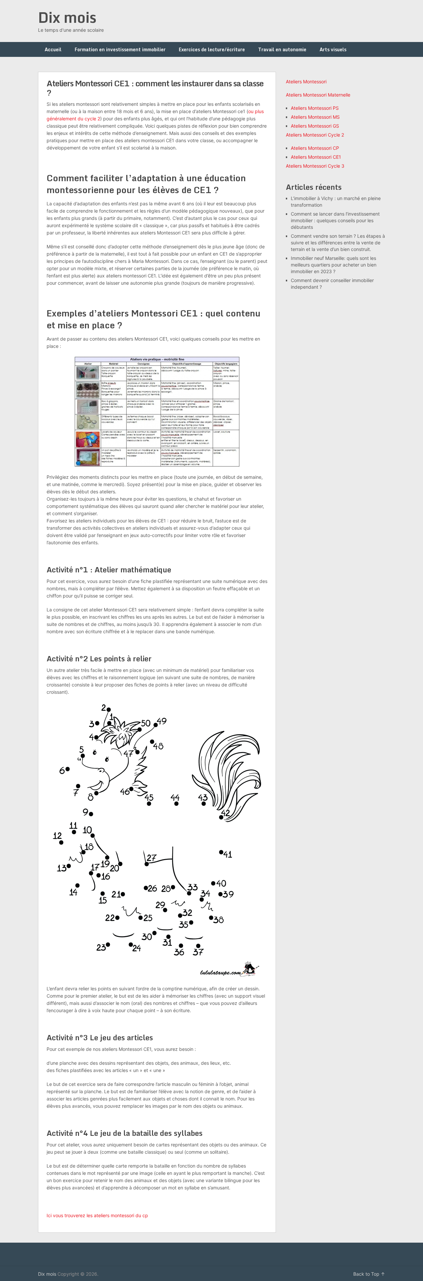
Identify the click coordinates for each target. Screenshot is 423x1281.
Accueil (53, 49)
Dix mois (67, 17)
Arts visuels (333, 49)
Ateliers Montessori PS (315, 108)
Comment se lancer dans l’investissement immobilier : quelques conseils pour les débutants (335, 220)
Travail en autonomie (282, 49)
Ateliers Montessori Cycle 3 (315, 166)
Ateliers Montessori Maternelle (318, 95)
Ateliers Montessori (306, 81)
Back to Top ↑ (369, 1274)
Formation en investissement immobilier (120, 49)
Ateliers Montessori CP (315, 148)
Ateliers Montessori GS (315, 126)
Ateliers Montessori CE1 (316, 157)
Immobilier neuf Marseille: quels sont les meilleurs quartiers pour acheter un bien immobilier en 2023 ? (333, 264)
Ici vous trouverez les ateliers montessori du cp (97, 1215)
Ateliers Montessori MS (315, 117)
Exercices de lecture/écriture (212, 49)
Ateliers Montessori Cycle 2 (315, 135)
